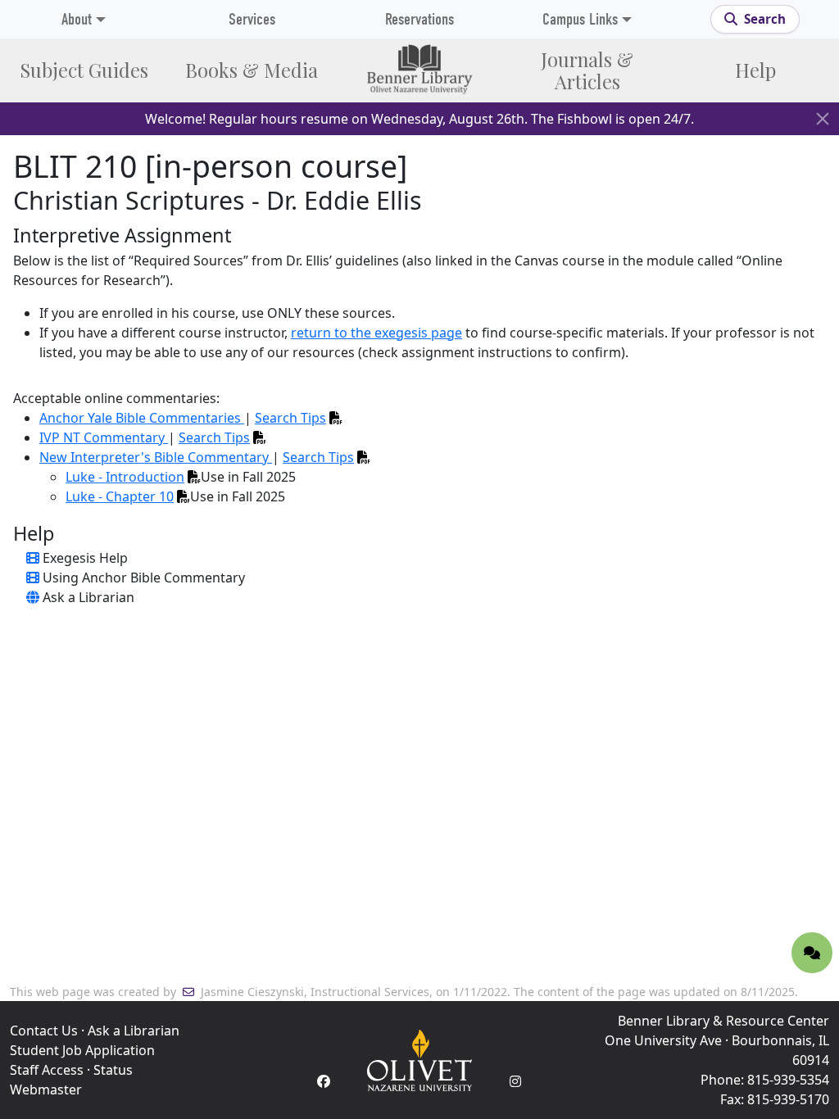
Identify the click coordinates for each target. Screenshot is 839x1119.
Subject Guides (84, 70)
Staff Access (47, 1070)
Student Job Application (82, 1050)
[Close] (822, 118)
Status (113, 1070)
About (76, 19)
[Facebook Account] (323, 1081)
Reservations (419, 19)
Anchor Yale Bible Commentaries (141, 418)
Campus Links (580, 19)
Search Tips (290, 418)
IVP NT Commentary (103, 437)
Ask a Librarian (133, 1031)
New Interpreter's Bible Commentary (155, 457)
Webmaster (46, 1089)
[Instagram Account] (515, 1081)
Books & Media (251, 70)
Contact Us (44, 1031)
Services (252, 19)
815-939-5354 (788, 1080)
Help (755, 70)
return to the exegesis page (376, 333)
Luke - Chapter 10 (120, 496)
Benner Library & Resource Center (723, 1021)
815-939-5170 (788, 1099)
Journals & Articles (587, 70)
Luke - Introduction (125, 477)
